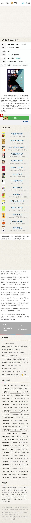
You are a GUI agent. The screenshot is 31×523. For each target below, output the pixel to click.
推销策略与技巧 (17, 187)
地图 (14, 519)
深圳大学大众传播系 (14, 389)
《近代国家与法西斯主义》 (20, 490)
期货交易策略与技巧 (17, 207)
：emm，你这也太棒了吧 (10, 356)
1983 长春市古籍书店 (12, 468)
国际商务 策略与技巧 (17, 221)
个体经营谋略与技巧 (17, 181)
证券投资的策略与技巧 (17, 201)
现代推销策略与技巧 (17, 160)
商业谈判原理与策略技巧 (17, 140)
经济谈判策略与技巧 (17, 154)
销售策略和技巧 (17, 174)
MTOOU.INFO (18, 517)
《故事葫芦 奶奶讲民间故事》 (9, 488)
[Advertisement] (15, 21)
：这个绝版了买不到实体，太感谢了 (12, 365)
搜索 (28, 3)
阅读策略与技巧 (17, 214)
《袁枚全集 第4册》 (18, 499)
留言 (23, 3)
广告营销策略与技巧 (17, 134)
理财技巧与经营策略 (17, 167)
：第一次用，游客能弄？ (10, 368)
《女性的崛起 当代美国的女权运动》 (11, 492)
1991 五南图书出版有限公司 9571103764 (15, 462)
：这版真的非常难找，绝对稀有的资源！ (14, 359)
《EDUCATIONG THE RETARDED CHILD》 (17, 494)
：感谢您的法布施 (8, 343)
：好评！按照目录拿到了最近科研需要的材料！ (16, 346)
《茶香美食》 (9, 490)
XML (11, 519)
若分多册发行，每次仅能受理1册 (20, 65)
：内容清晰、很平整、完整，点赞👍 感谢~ (14, 375)
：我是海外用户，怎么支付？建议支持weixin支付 (16, 372)
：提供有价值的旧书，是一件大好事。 (12, 349)
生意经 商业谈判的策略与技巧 (17, 147)
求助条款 (18, 58)
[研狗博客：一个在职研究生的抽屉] (9, 3)
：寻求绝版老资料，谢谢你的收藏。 (13, 352)
